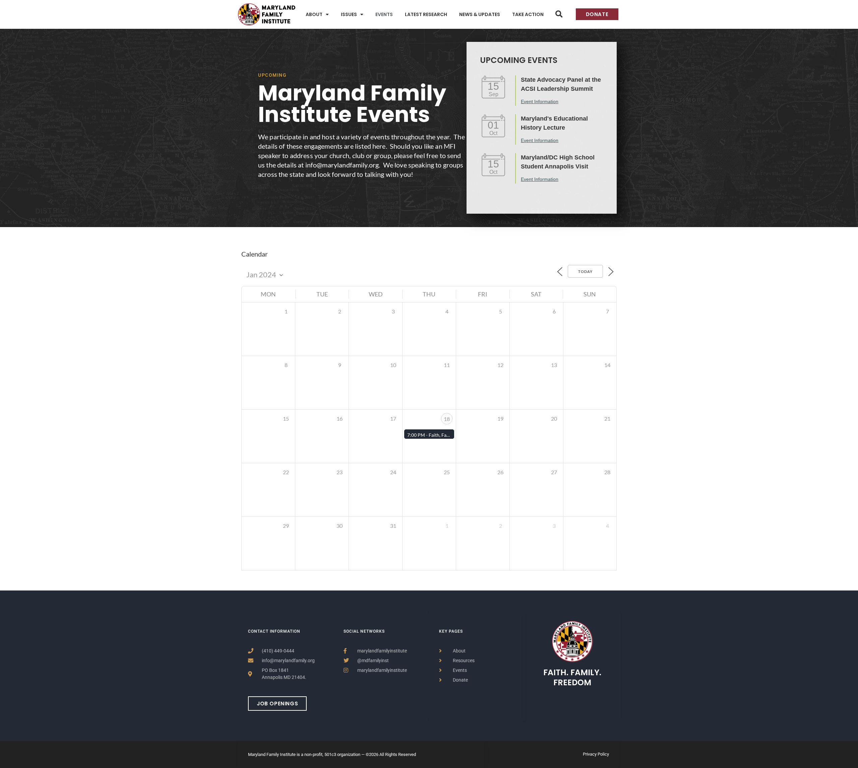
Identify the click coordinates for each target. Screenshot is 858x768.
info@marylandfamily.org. (342, 165)
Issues (349, 14)
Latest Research (426, 14)
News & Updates (479, 14)
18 (447, 419)
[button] (558, 14)
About (314, 14)
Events (384, 14)
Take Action (528, 14)
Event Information (539, 101)
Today (585, 271)
